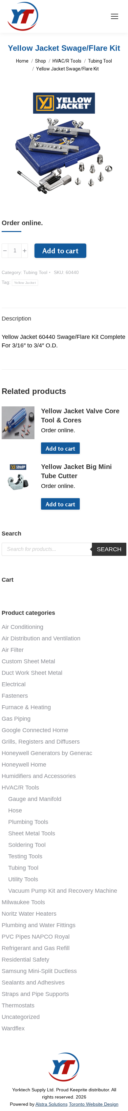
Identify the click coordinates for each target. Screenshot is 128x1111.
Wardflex (13, 1028)
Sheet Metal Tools (31, 833)
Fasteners (15, 695)
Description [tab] (16, 318)
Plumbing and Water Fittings (38, 925)
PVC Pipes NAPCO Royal (36, 936)
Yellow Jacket (25, 282)
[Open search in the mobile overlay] (64, 549)
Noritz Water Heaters (29, 913)
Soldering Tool (27, 845)
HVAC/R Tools (20, 787)
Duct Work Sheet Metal (32, 673)
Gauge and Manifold (34, 799)
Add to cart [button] (60, 448)
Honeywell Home (24, 764)
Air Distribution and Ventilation (41, 638)
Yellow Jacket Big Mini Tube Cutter (76, 471)
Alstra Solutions (51, 1104)
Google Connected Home (35, 730)
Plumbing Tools (28, 822)
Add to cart (60, 250)
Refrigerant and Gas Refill (36, 948)
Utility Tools (23, 879)
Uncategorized (21, 1017)
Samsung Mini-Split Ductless (39, 971)
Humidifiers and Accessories (39, 776)
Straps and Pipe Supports (35, 994)
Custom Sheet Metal (28, 661)
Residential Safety (25, 959)
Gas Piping (16, 718)
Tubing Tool (35, 272)
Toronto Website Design (93, 1104)
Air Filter (13, 650)
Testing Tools (25, 856)
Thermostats (18, 1005)
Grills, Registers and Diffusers (41, 741)
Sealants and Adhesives (33, 982)
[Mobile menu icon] (114, 16)
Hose (15, 810)
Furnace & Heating (26, 707)
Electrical (14, 684)
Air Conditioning (22, 627)
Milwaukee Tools (23, 902)
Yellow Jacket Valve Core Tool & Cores (80, 415)
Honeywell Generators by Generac (47, 753)
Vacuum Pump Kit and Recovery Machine (62, 890)
